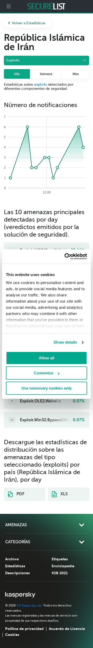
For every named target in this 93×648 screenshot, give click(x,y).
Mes (76, 74)
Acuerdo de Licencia (67, 629)
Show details (65, 342)
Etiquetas (60, 559)
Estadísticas (15, 566)
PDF (20, 494)
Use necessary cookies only (46, 388)
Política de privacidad (24, 629)
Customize (43, 373)
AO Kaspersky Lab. (29, 605)
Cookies (12, 635)
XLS (63, 494)
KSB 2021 (60, 573)
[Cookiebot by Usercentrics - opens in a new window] (65, 256)
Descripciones (17, 573)
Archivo (12, 559)
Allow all (46, 358)
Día (17, 74)
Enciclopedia (63, 566)
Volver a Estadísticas (28, 23)
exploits (40, 84)
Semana (46, 74)
